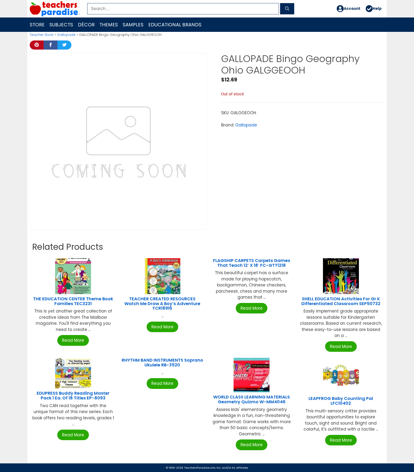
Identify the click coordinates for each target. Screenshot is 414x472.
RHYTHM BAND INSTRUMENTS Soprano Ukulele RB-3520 (162, 362)
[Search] (287, 9)
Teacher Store (41, 34)
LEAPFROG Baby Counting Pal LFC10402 (341, 400)
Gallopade (66, 34)
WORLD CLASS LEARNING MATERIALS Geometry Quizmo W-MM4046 (251, 399)
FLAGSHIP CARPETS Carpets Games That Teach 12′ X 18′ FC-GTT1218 (251, 262)
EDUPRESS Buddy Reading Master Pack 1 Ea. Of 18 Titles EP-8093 (73, 395)
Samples (133, 24)
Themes (108, 24)
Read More (73, 340)
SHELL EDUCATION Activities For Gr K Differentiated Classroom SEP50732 (340, 301)
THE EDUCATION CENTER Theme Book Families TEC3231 (73, 301)
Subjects (61, 24)
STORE (37, 24)
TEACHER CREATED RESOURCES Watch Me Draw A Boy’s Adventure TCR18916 (162, 303)
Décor (86, 24)
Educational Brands (174, 24)
